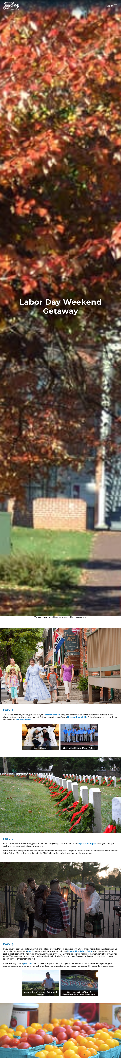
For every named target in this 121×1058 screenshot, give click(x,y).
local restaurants (23, 719)
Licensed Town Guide (77, 717)
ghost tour (28, 963)
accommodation (52, 714)
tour (29, 951)
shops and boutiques (86, 843)
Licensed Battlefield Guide (79, 951)
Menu (110, 6)
